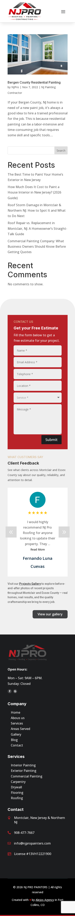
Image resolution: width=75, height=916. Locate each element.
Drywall (16, 787)
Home (15, 712)
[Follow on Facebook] (10, 691)
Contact (17, 745)
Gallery (16, 734)
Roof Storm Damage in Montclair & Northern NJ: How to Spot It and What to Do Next (37, 210)
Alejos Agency (45, 900)
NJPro (15, 87)
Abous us (18, 718)
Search (61, 150)
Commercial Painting (26, 776)
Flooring (17, 792)
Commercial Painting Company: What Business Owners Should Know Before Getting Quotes (37, 246)
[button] (64, 532)
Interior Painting (23, 765)
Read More (56, 544)
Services (17, 723)
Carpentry (18, 781)
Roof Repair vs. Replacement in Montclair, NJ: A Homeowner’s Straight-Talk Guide (37, 228)
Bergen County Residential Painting (34, 82)
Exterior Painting (23, 770)
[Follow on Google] (15, 691)
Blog (14, 740)
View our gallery (50, 614)
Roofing (17, 798)
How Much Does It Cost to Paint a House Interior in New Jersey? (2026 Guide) (34, 192)
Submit (51, 439)
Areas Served (20, 729)
